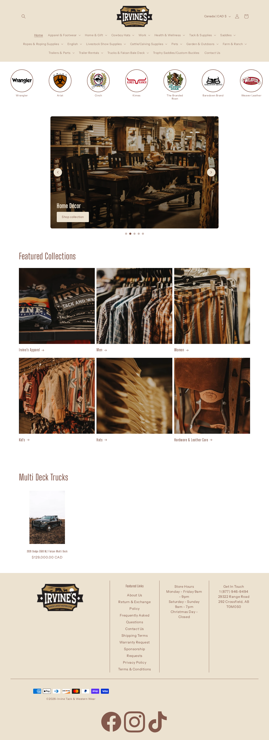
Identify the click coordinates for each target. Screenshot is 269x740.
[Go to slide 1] (126, 234)
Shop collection (73, 217)
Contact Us (134, 629)
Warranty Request (134, 642)
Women (179, 349)
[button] (23, 16)
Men (99, 349)
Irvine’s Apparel (29, 349)
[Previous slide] (58, 172)
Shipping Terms (134, 635)
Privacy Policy (134, 662)
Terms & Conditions (134, 669)
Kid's (22, 439)
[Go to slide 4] (139, 234)
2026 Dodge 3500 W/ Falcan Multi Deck (47, 551)
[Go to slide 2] (130, 234)
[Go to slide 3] (134, 234)
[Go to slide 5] (143, 234)
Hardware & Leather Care (191, 439)
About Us (134, 595)
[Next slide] (211, 172)
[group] (22, 83)
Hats (99, 439)
